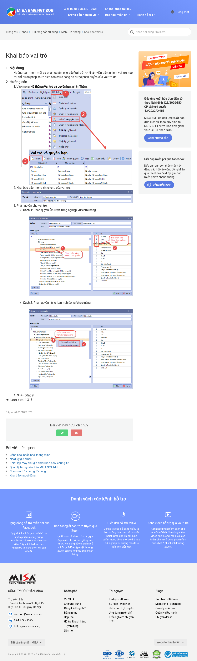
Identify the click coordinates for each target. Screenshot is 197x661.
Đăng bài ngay (162, 184)
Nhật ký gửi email (21, 459)
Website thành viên (169, 642)
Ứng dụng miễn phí (120, 612)
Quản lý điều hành (166, 612)
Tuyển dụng (71, 626)
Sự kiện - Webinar (119, 604)
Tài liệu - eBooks (119, 599)
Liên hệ (68, 630)
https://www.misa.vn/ (27, 626)
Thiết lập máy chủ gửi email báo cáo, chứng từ (39, 463)
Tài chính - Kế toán (166, 599)
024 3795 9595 (23, 620)
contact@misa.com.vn (28, 614)
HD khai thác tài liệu (117, 9)
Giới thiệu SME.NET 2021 (81, 9)
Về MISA (69, 599)
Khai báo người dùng (23, 475)
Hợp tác (68, 617)
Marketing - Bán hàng (168, 604)
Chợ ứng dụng (72, 604)
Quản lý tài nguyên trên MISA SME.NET (34, 467)
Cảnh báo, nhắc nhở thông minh (30, 455)
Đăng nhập (70, 612)
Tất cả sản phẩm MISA (25, 642)
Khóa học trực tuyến (121, 608)
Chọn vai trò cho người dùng (28, 471)
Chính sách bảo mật (55, 654)
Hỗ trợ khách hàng (75, 621)
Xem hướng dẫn (158, 138)
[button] (62, 432)
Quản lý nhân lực (165, 608)
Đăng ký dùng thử (75, 608)
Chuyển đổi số (163, 617)
